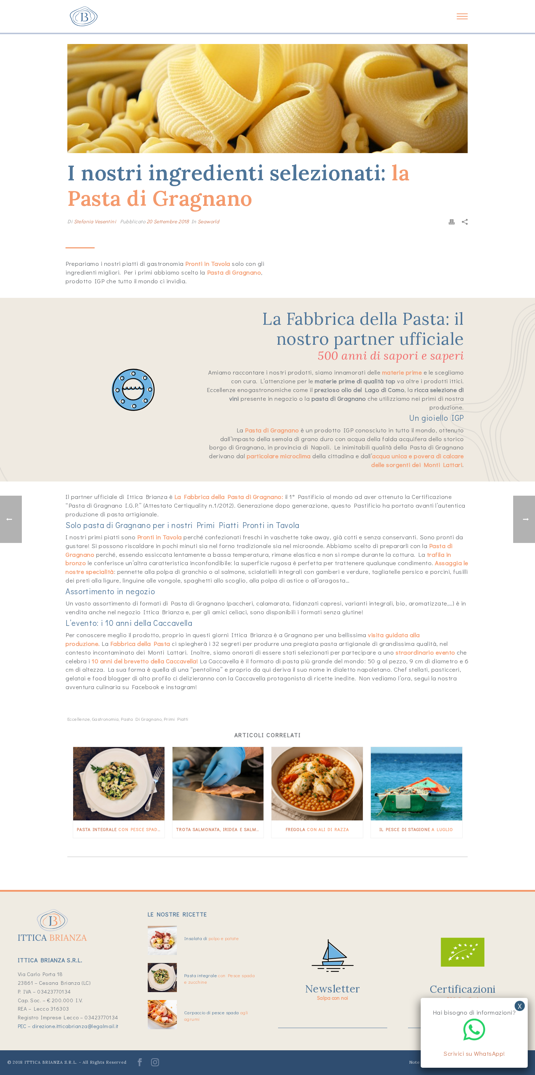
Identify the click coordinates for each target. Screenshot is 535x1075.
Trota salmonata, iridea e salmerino (220, 829)
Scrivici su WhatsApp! (474, 1053)
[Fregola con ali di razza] (317, 783)
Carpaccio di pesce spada (216, 1015)
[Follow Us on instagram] (155, 1064)
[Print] (452, 221)
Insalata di (211, 938)
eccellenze (78, 718)
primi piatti (176, 718)
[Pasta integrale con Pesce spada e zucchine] (119, 783)
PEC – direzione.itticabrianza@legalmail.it (68, 1026)
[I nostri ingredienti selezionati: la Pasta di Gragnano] (267, 98)
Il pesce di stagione (416, 829)
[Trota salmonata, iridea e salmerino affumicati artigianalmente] (218, 783)
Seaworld (208, 221)
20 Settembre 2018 (168, 221)
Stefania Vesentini (95, 221)
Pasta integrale (121, 829)
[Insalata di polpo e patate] (162, 940)
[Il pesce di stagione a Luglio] (416, 783)
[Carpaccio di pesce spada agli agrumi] (162, 1014)
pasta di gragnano (141, 718)
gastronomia (105, 718)
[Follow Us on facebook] (140, 1064)
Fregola (317, 829)
